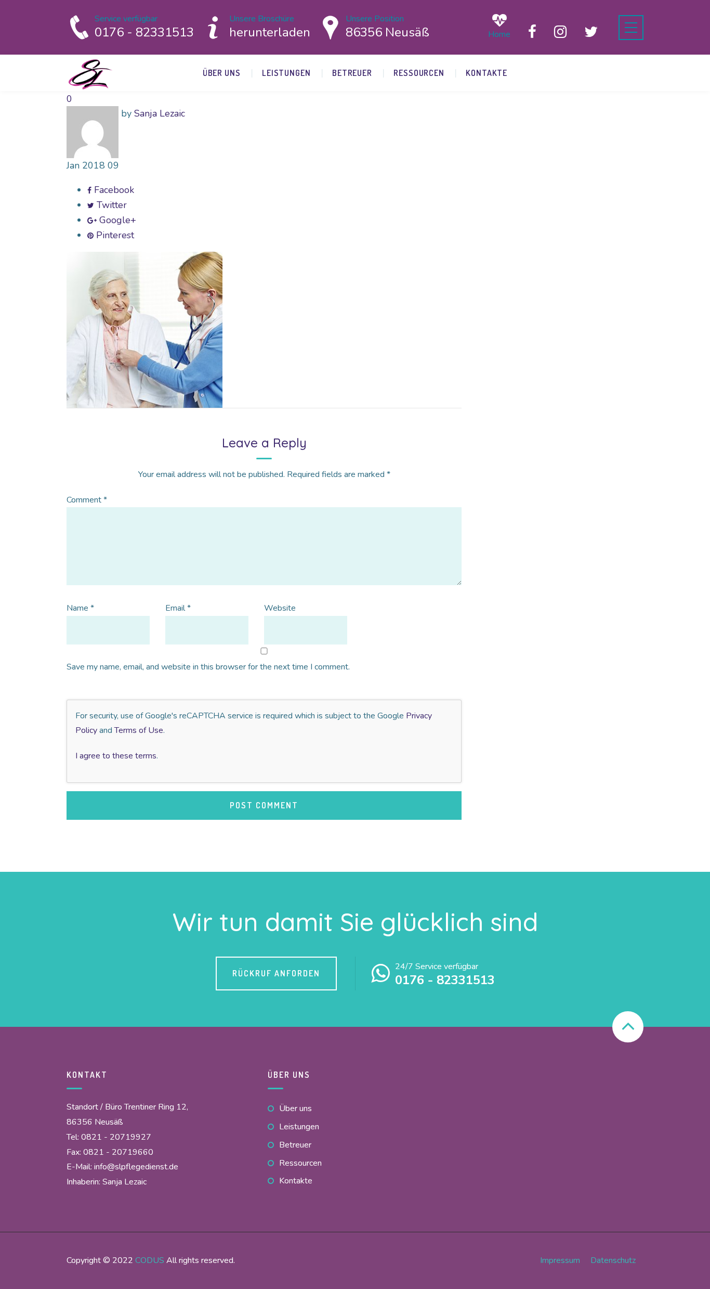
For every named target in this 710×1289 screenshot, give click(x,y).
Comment (87, 500)
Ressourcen (418, 73)
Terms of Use (138, 730)
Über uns (222, 73)
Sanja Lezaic (159, 113)
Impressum (560, 1260)
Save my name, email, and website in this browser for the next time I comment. (208, 667)
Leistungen (286, 73)
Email (178, 608)
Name (80, 608)
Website (280, 608)
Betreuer (352, 73)
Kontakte (486, 73)
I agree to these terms (115, 756)
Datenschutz (613, 1260)
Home (499, 33)
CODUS (149, 1260)
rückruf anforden (276, 973)
